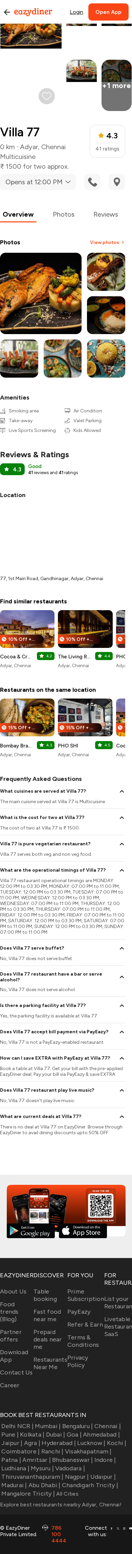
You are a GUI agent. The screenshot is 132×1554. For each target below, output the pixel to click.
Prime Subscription (85, 1295)
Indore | (105, 1460)
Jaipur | (11, 1443)
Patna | (11, 1460)
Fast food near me (47, 1315)
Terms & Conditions (83, 1341)
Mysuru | (42, 1468)
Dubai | (55, 1434)
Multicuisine (18, 157)
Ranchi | (52, 1451)
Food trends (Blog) (9, 1312)
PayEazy (79, 1311)
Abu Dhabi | (44, 1485)
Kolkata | (32, 1434)
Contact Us (16, 1372)
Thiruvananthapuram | (32, 1476)
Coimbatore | (20, 1451)
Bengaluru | (77, 1426)
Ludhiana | (15, 1468)
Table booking (45, 1295)
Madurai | (14, 1485)
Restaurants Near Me (50, 1363)
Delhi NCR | (17, 1426)
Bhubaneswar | (72, 1460)
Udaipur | (103, 1476)
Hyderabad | (59, 1443)
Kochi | (117, 1443)
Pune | (10, 1434)
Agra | (32, 1443)
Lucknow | (91, 1443)
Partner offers (11, 1335)
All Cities (67, 1494)
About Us (13, 1291)
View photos (104, 242)
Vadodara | (70, 1468)
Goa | (74, 1434)
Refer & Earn (85, 1324)
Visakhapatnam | (88, 1451)
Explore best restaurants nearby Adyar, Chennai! (61, 1504)
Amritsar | (36, 1460)
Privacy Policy (77, 1361)
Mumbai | (48, 1426)
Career (10, 1385)
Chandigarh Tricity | (90, 1485)
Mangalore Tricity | (28, 1493)
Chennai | (107, 1426)
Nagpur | (77, 1476)
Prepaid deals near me (48, 1339)
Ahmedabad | (101, 1434)
